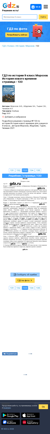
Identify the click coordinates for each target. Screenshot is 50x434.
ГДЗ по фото (23, 280)
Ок (43, 406)
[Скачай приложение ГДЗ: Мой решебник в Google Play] (10, 415)
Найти (43, 17)
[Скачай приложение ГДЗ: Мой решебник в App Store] (30, 415)
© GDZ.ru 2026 (7, 429)
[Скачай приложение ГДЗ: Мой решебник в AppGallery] (30, 422)
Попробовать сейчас (17, 35)
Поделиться (11, 354)
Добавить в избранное (15, 117)
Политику (7, 408)
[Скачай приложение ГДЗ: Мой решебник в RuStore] (10, 422)
